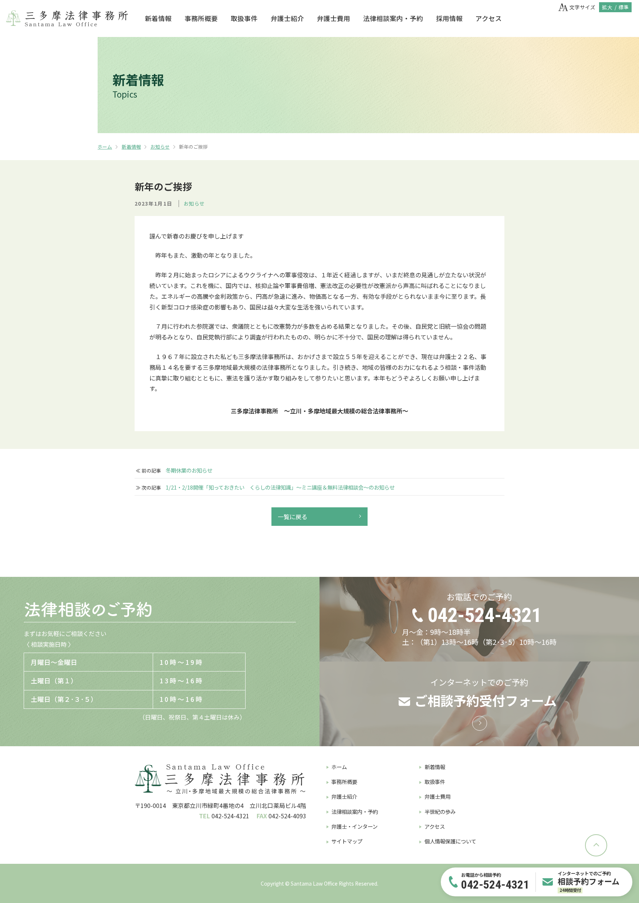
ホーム (105, 146)
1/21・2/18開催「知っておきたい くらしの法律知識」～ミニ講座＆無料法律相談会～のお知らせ (280, 487)
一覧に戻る (292, 516)
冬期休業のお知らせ (189, 470)
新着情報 (158, 18)
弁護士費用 (333, 18)
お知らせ (160, 146)
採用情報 (449, 18)
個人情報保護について (450, 841)
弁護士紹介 (287, 18)
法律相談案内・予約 (393, 18)
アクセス (489, 18)
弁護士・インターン (354, 826)
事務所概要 (201, 18)
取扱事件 (244, 18)
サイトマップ (346, 841)
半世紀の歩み (440, 811)
